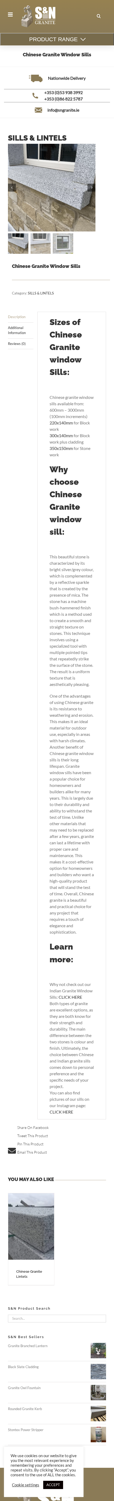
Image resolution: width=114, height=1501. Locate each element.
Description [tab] (16, 317)
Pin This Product (30, 1144)
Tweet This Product (32, 1135)
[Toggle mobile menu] (11, 14)
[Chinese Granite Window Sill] (51, 187)
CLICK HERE (70, 997)
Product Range (53, 39)
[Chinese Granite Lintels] (31, 1226)
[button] (98, 16)
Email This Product (32, 1152)
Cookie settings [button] (25, 1485)
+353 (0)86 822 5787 (63, 98)
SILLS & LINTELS (41, 293)
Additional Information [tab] (17, 330)
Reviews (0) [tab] (17, 343)
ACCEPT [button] (53, 1485)
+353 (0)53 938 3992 (63, 92)
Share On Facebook (33, 1127)
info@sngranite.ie (63, 109)
